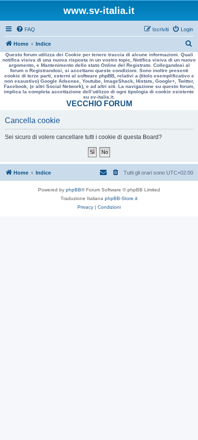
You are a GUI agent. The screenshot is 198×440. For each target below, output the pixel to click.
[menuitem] (25, 29)
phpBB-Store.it (121, 198)
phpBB (73, 189)
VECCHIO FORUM (99, 104)
